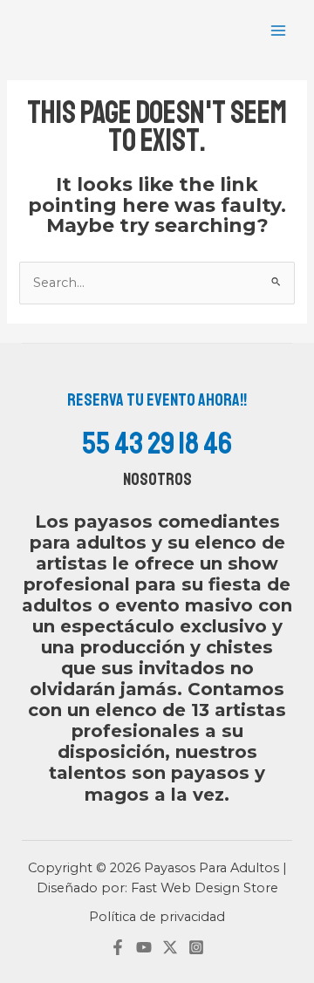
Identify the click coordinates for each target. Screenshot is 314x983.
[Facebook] (118, 947)
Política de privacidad (157, 917)
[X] (170, 947)
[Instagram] (196, 947)
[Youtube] (144, 947)
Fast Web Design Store (204, 888)
